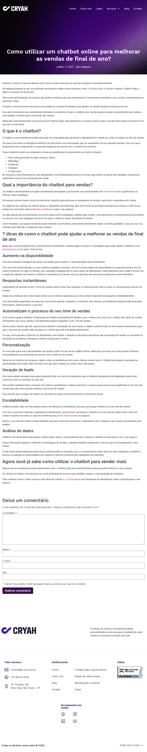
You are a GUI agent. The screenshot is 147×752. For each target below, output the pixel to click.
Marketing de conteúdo (87, 682)
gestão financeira (65, 415)
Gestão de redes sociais (87, 676)
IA (48, 143)
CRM (77, 321)
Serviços (111, 8)
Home (72, 8)
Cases (99, 8)
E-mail (6, 561)
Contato (137, 8)
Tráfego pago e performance (90, 669)
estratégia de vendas (13, 249)
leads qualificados (44, 209)
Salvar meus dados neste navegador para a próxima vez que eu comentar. (45, 584)
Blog (126, 8)
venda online (109, 191)
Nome (6, 549)
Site (4, 572)
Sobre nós (86, 8)
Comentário (9, 513)
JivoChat (69, 479)
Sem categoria (83, 67)
